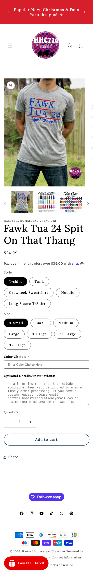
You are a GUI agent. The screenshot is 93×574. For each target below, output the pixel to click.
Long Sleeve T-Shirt (27, 303)
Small (41, 323)
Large (14, 334)
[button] (10, 45)
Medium (65, 323)
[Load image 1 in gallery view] (22, 202)
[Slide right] (88, 203)
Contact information (66, 557)
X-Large (39, 334)
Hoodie (67, 292)
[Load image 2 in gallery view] (46, 202)
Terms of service (61, 565)
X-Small (16, 323)
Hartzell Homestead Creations (44, 551)
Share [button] (13, 457)
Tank (39, 281)
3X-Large (17, 345)
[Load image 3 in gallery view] (71, 202)
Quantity (11, 412)
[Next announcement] (84, 12)
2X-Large (67, 334)
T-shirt (15, 281)
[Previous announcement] (9, 12)
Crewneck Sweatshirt (29, 292)
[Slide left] (5, 203)
